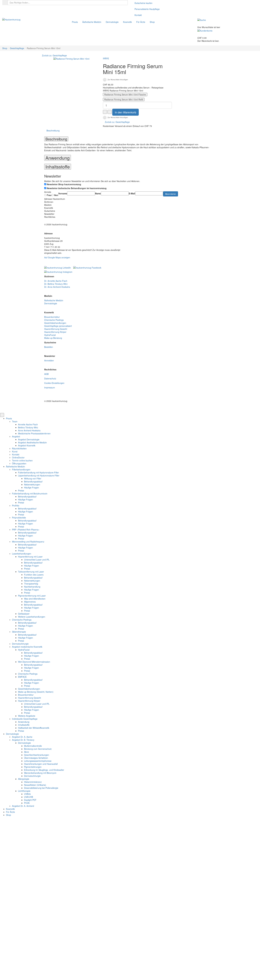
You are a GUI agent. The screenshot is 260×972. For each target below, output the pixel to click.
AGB (46, 373)
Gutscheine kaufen (143, 3)
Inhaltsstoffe (57, 167)
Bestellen (48, 346)
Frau (48, 195)
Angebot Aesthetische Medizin (32, 442)
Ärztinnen (48, 201)
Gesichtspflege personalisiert (58, 325)
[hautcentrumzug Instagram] (58, 270)
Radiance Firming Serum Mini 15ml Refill (123, 99)
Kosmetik (48, 207)
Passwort (92, 844)
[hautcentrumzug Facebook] (88, 266)
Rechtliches (49, 216)
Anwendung (57, 158)
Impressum (49, 387)
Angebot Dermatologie (28, 439)
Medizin (48, 204)
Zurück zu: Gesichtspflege (54, 55)
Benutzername (94, 833)
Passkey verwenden (172, 940)
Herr (55, 195)
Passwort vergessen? (97, 853)
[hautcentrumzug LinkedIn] (58, 266)
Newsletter (49, 213)
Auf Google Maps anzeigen (57, 257)
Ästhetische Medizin (53, 300)
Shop (4, 48)
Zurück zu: (117, 121)
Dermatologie (50, 303)
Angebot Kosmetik (26, 445)
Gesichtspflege (17, 48)
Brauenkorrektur (52, 316)
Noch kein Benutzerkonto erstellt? (128, 962)
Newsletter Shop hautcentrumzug (64, 184)
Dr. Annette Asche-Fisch (55, 280)
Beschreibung (56, 139)
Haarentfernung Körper (55, 331)
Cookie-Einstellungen (54, 382)
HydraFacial (50, 334)
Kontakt (138, 15)
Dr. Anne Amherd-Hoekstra (57, 286)
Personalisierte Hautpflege (147, 9)
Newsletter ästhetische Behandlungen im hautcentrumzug (77, 188)
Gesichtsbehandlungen (55, 322)
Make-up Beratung (53, 337)
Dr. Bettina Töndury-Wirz (56, 283)
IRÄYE (106, 58)
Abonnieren (170, 193)
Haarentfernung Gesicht (55, 328)
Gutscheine (49, 210)
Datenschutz (50, 378)
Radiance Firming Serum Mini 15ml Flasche (125, 94)
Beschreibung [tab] (53, 130)
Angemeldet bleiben (99, 952)
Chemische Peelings (54, 319)
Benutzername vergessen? (159, 962)
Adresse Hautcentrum (54, 198)
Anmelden (49, 360)
